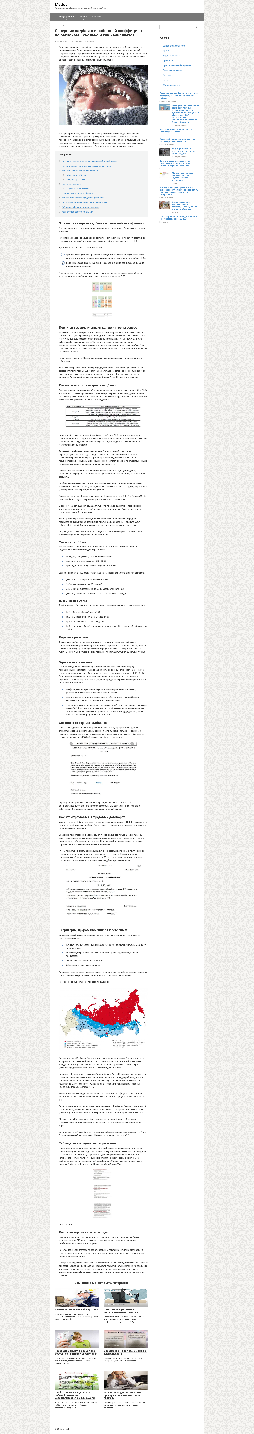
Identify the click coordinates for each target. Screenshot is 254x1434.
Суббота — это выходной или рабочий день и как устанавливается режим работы (75, 1395)
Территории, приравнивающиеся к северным (84, 202)
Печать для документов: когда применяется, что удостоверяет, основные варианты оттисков (175, 163)
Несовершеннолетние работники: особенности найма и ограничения (76, 1352)
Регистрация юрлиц (173, 70)
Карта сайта (97, 16)
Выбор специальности (174, 46)
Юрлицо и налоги (171, 85)
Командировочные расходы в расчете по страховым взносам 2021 (178, 217)
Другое (166, 50)
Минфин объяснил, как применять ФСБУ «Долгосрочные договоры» (183, 176)
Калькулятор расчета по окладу (77, 212)
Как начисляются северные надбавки (80, 170)
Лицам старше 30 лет (76, 179)
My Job (61, 4)
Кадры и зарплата (86, 41)
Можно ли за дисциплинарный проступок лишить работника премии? (122, 1395)
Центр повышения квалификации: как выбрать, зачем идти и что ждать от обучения (185, 205)
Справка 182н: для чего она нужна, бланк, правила (125, 1352)
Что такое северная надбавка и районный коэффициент (89, 161)
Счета (165, 80)
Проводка (168, 60)
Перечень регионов (71, 184)
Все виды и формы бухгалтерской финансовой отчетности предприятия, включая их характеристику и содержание (178, 191)
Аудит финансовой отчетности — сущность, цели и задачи (184, 151)
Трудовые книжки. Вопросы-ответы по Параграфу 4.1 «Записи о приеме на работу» (178, 95)
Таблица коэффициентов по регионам (80, 207)
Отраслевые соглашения (78, 188)
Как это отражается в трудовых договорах (83, 197)
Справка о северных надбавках (77, 193)
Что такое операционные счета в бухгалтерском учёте (175, 130)
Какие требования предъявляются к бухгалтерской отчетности (177, 140)
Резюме (167, 75)
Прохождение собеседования (177, 65)
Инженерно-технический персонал (76, 1309)
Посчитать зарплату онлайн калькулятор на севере (87, 166)
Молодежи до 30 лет (76, 175)
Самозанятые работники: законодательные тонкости (121, 1311)
